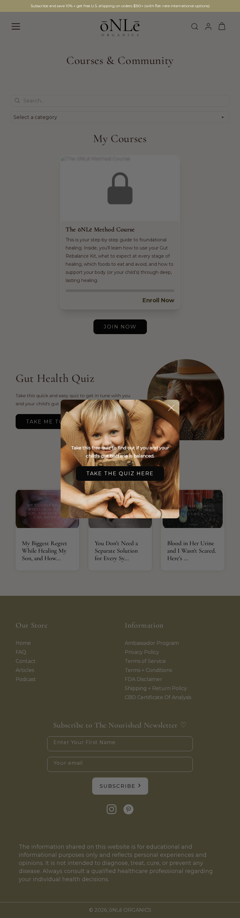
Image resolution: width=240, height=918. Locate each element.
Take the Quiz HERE (120, 473)
